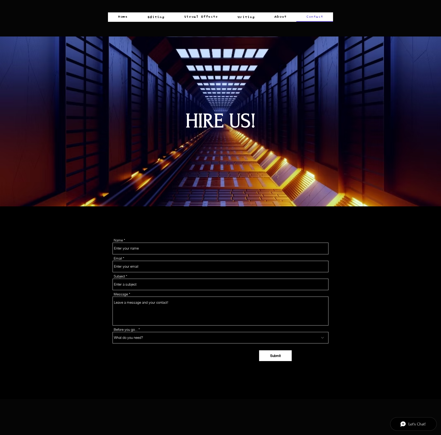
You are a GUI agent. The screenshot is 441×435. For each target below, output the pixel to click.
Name (118, 240)
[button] (155, 17)
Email (118, 258)
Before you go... (126, 329)
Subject (119, 276)
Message (121, 294)
